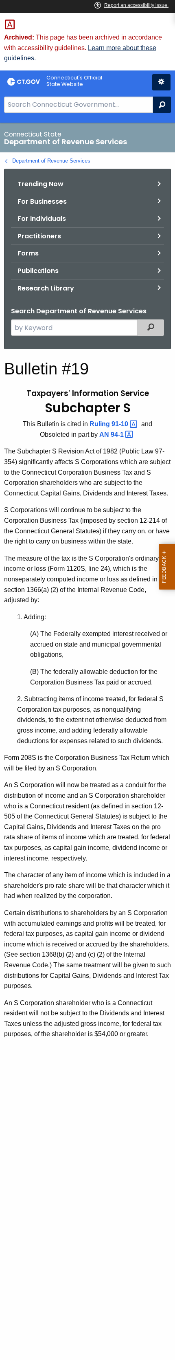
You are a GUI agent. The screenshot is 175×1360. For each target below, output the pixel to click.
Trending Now (40, 184)
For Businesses (42, 201)
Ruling (110, 423)
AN (112, 434)
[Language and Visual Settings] (161, 82)
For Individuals (42, 218)
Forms (28, 253)
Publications (38, 270)
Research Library (46, 288)
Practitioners (39, 236)
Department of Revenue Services (51, 161)
